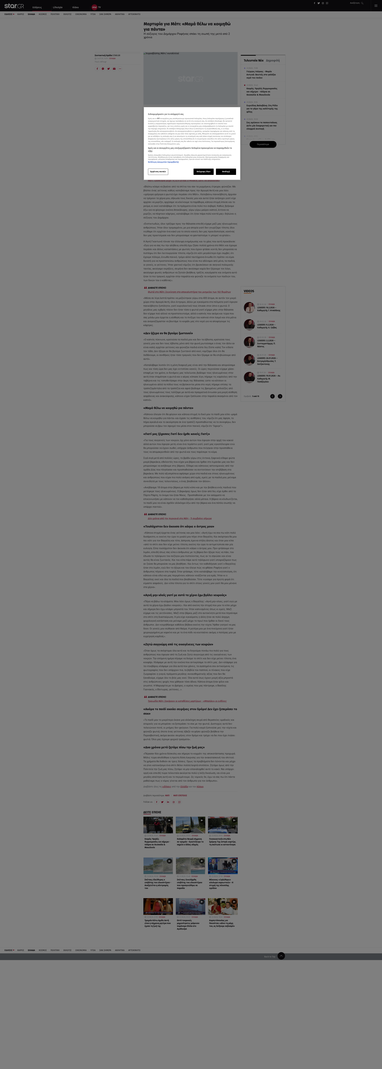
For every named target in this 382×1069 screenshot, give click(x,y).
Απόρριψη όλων (203, 172)
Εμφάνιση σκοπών (158, 172)
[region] (192, 143)
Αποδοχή (226, 172)
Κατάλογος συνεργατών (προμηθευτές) (163, 162)
